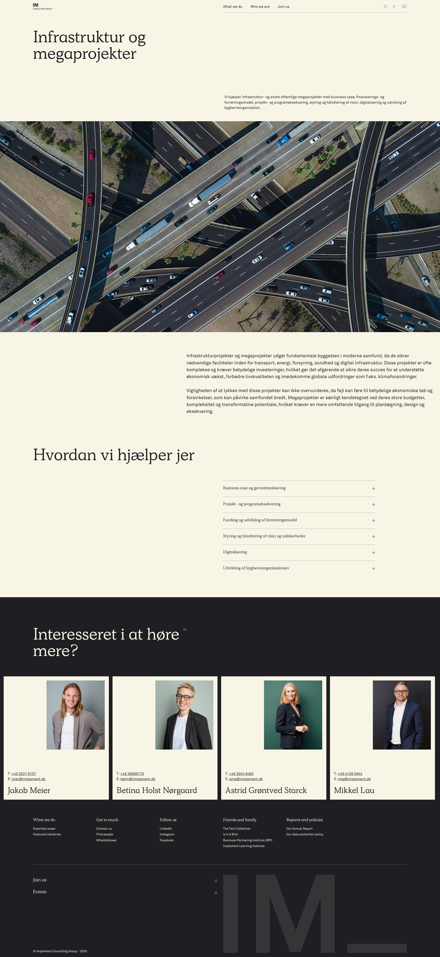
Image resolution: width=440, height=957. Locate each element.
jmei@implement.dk (28, 779)
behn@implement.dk (138, 779)
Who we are (260, 7)
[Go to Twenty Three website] (394, 6)
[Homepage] (47, 6)
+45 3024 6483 (241, 774)
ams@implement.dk (246, 779)
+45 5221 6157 (23, 774)
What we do (232, 7)
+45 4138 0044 (350, 774)
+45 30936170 (132, 774)
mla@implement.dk (354, 779)
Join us (283, 7)
